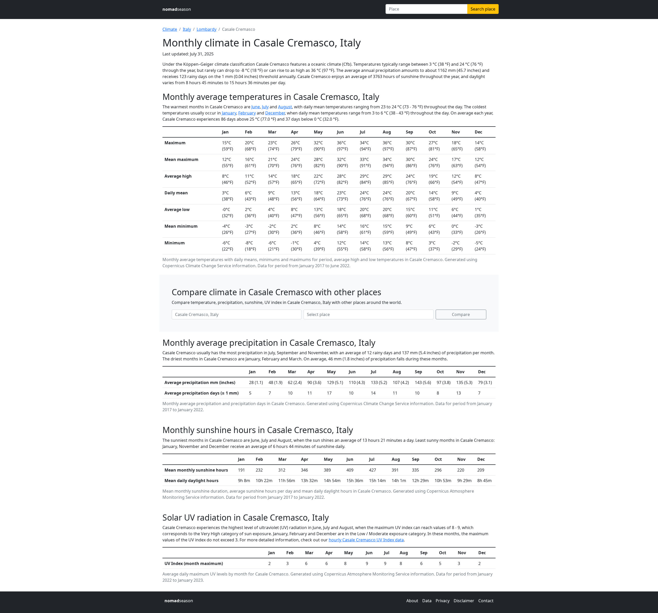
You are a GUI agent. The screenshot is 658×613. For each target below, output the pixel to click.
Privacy (443, 601)
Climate (169, 29)
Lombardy (206, 29)
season (176, 9)
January (229, 113)
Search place (483, 9)
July (265, 107)
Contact (486, 601)
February (247, 113)
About (412, 601)
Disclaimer (464, 601)
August (285, 107)
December (275, 113)
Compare (461, 314)
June (255, 107)
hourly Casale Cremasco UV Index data (366, 540)
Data (427, 601)
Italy (187, 29)
